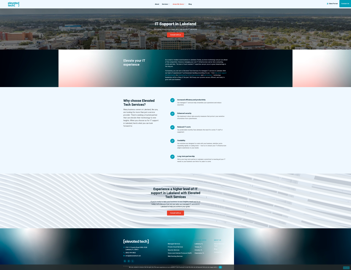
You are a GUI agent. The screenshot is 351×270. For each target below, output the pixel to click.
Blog (190, 4)
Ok (220, 267)
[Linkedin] (128, 261)
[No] (346, 267)
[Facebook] (124, 261)
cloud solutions (196, 75)
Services (165, 4)
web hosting (208, 75)
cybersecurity (182, 75)
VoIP (188, 75)
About (157, 4)
